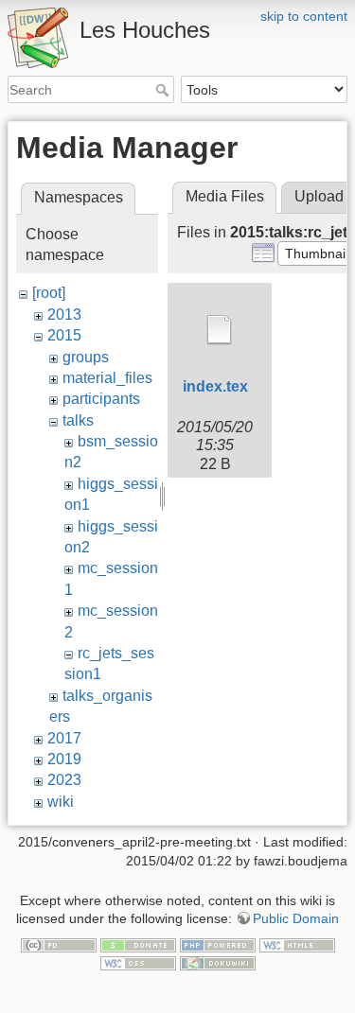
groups (85, 357)
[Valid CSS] (138, 962)
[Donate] (138, 944)
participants (101, 399)
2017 (64, 738)
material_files (107, 378)
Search (164, 89)
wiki (60, 802)
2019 (64, 759)
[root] (48, 293)
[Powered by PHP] (218, 944)
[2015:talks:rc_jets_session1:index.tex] (219, 330)
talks (78, 420)
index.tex (215, 386)
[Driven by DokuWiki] (218, 962)
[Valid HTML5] (297, 944)
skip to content (303, 16)
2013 (64, 314)
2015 (64, 335)
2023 (64, 780)
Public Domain (296, 918)
